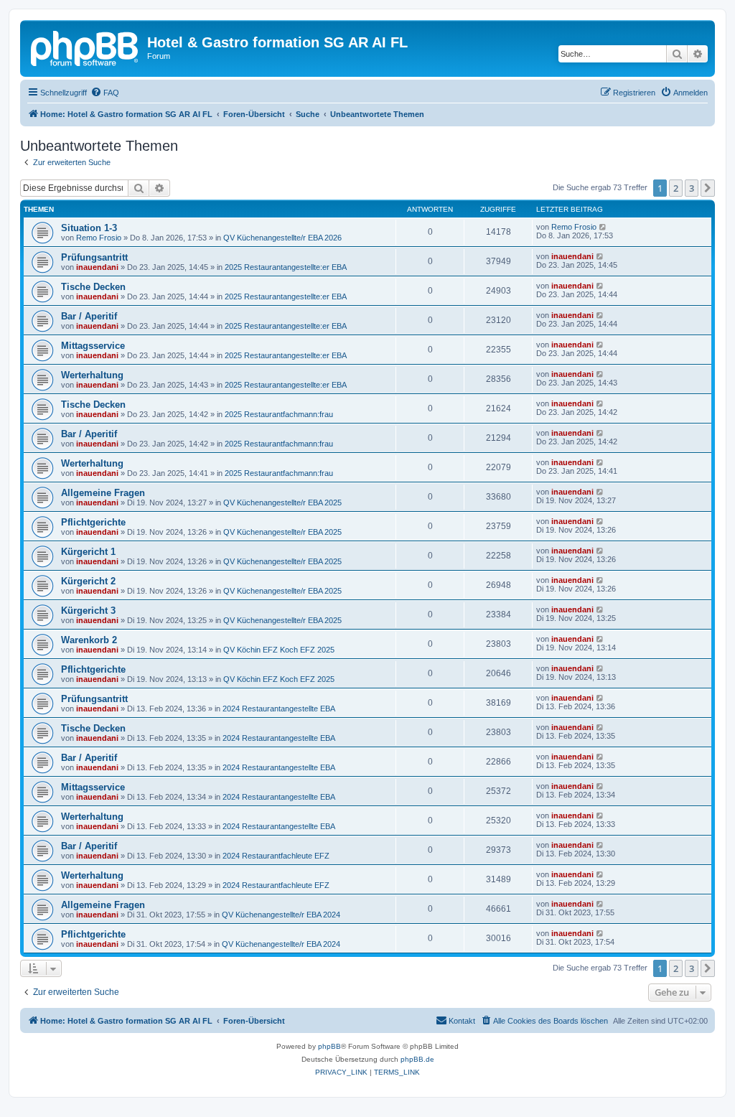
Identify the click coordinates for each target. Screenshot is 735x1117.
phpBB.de (417, 1059)
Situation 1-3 (89, 228)
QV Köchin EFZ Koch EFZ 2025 (278, 649)
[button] (708, 188)
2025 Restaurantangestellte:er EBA (286, 267)
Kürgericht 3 (88, 610)
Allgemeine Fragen (103, 492)
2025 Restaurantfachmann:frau (279, 414)
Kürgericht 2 (88, 581)
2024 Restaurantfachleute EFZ (276, 855)
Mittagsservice (93, 345)
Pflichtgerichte (93, 522)
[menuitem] (104, 92)
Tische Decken (93, 286)
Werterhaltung (92, 375)
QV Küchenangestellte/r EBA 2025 (282, 502)
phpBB (329, 1046)
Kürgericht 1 (88, 551)
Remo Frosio (98, 237)
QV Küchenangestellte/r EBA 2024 (281, 914)
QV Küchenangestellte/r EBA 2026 (282, 237)
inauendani (97, 267)
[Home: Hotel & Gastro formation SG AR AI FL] (85, 47)
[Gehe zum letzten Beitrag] (603, 227)
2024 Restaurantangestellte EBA (279, 708)
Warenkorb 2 (89, 640)
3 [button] (691, 188)
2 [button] (675, 188)
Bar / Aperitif (89, 316)
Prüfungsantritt (94, 257)
